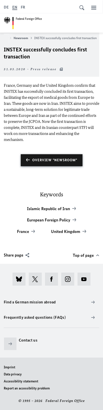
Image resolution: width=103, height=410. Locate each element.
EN (14, 7)
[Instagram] (69, 279)
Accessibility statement (21, 381)
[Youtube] (86, 279)
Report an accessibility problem (27, 388)
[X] (37, 279)
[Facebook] (53, 279)
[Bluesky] (20, 279)
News (4, 38)
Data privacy (13, 374)
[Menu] (93, 7)
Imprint (9, 367)
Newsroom (21, 38)
